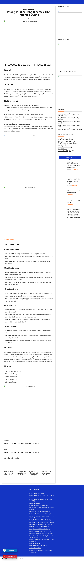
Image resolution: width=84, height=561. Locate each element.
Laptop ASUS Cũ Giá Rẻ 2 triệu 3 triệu (39, 513)
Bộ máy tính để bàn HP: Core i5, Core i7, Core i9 (41, 495)
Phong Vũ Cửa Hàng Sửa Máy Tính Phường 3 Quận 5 (21, 452)
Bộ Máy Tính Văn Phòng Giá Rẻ (37, 505)
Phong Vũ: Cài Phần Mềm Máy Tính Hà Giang (70, 129)
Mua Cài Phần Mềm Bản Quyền (37, 545)
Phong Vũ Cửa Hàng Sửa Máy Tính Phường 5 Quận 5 (21, 443)
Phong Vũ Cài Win (62, 149)
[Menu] (4, 2)
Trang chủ (32, 552)
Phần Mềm (60, 145)
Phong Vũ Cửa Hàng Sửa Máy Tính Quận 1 (34, 473)
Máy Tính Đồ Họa (33, 543)
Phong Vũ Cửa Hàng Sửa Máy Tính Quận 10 (21, 473)
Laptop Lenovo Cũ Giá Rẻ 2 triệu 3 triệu (39, 529)
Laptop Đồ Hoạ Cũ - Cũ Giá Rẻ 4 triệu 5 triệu (40, 522)
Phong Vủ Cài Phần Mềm (64, 147)
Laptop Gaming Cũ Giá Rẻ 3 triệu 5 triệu (39, 524)
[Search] (80, 2)
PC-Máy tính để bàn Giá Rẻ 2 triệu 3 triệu (40, 550)
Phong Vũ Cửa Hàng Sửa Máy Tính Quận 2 (8, 473)
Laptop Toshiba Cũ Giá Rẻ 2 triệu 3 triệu (39, 531)
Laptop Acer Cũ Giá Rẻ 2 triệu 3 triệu (38, 511)
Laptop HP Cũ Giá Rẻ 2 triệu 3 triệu (38, 526)
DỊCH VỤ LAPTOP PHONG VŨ (65, 141)
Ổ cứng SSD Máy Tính (35, 548)
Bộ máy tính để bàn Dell (35, 493)
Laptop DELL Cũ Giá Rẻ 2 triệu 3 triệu (38, 519)
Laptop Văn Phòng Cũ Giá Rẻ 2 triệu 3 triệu (40, 533)
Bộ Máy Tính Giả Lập (34, 503)
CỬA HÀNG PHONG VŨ (28, 9)
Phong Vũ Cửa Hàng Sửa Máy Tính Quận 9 (46, 473)
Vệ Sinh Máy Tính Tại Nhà (64, 151)
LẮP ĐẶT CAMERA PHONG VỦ (66, 143)
